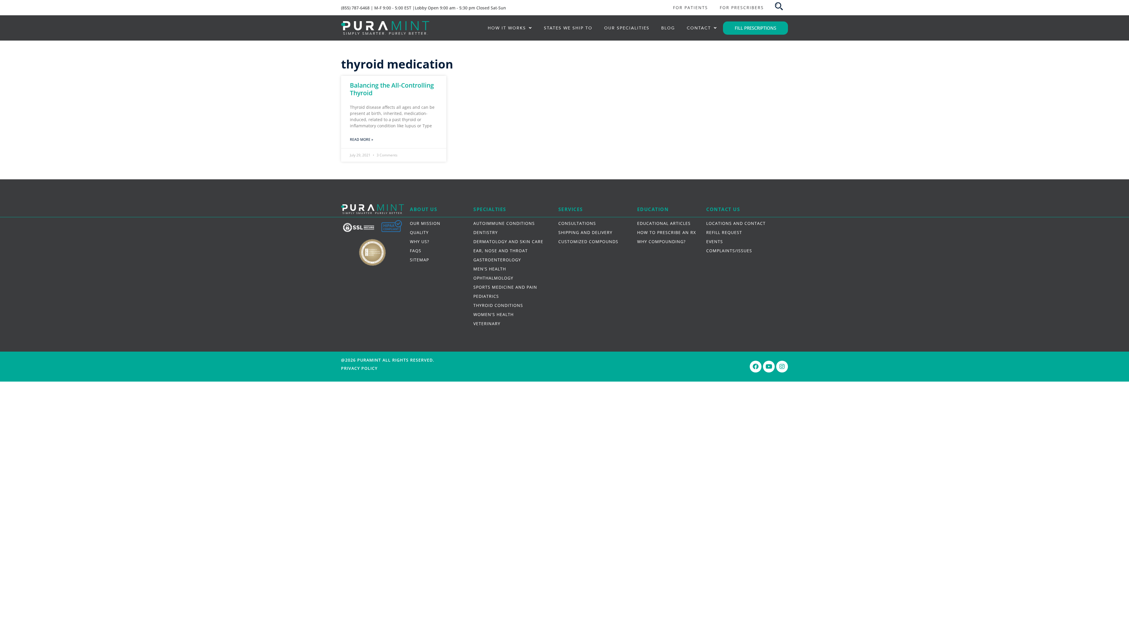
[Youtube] (769, 366)
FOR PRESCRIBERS (742, 7)
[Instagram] (782, 366)
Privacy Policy (359, 368)
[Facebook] (755, 366)
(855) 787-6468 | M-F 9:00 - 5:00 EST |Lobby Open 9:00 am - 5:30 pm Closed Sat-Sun (423, 8)
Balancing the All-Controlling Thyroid (392, 89)
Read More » (361, 139)
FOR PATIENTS (690, 7)
